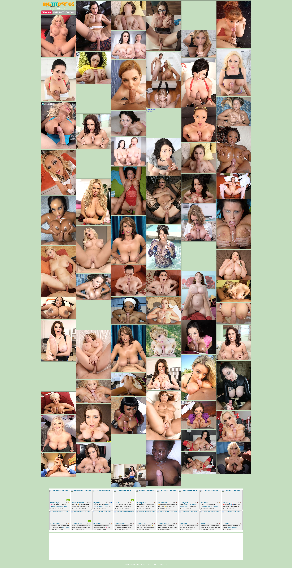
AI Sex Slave (47, 12)
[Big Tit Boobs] (58, 5)
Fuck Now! (70, 12)
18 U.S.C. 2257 (145, 564)
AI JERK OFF (58, 12)
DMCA (155, 564)
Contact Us (163, 564)
